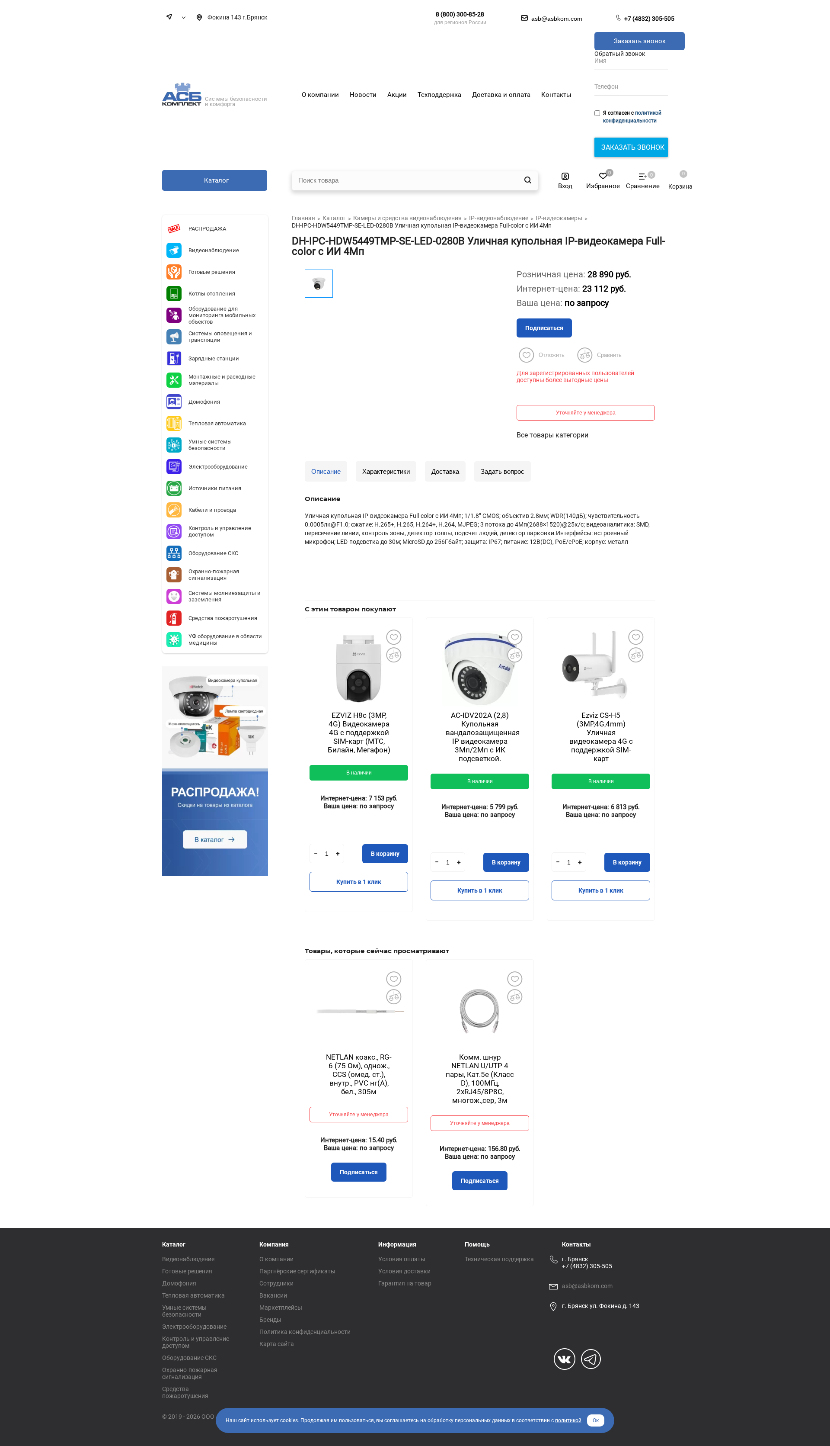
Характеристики (386, 471)
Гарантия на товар (404, 1283)
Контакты (576, 1244)
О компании (276, 1259)
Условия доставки (404, 1271)
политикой (568, 1420)
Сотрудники (276, 1283)
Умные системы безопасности (184, 1311)
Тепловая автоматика (193, 1295)
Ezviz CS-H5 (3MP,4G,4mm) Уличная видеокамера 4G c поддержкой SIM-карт (601, 737)
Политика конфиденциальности (305, 1331)
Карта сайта (276, 1343)
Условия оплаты (401, 1259)
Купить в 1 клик (358, 881)
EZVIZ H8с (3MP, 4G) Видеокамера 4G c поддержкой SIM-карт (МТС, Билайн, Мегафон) (359, 732)
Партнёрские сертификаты (297, 1271)
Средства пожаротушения (185, 1392)
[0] (676, 178)
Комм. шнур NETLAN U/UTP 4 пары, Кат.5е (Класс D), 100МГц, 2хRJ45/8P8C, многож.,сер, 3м (480, 1079)
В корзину (385, 853)
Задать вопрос (502, 471)
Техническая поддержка (499, 1259)
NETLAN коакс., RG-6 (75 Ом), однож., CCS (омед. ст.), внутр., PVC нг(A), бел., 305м (359, 1074)
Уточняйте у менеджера (586, 413)
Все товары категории (552, 435)
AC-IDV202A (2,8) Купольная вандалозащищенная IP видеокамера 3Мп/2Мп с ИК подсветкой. (483, 737)
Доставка (445, 471)
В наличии (359, 773)
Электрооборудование (194, 1326)
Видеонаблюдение (188, 1259)
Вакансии (273, 1295)
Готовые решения (187, 1271)
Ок (596, 1420)
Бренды (270, 1319)
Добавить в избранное (393, 637)
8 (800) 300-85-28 (460, 14)
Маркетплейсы (280, 1307)
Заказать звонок (640, 41)
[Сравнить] (393, 654)
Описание (326, 471)
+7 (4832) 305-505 (649, 18)
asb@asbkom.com (587, 1285)
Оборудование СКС (189, 1357)
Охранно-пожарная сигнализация (189, 1373)
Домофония (179, 1283)
